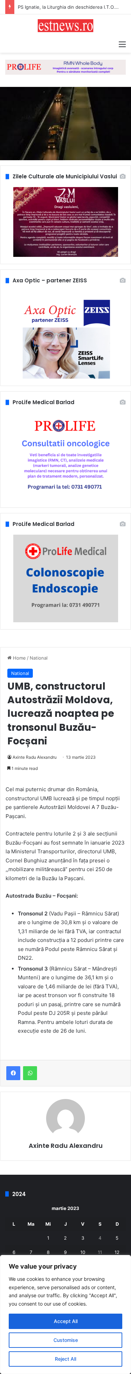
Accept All (66, 1321)
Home (19, 658)
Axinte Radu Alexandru (35, 757)
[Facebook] (13, 1073)
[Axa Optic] (65, 66)
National (39, 658)
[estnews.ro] (66, 25)
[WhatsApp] (30, 1073)
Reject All (65, 1359)
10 (82, 1252)
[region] (65, 1314)
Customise (65, 1340)
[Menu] (122, 44)
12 (117, 1252)
